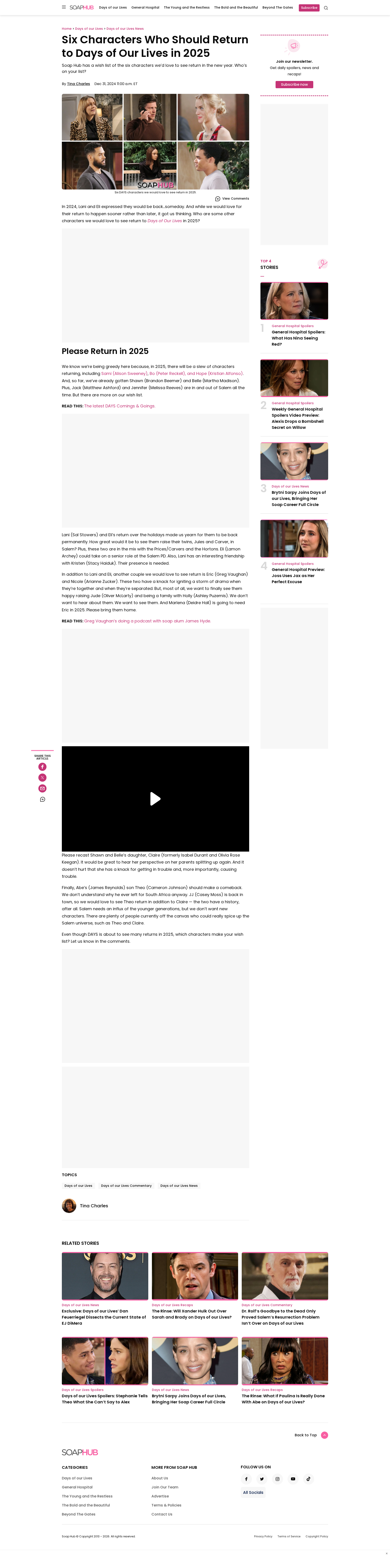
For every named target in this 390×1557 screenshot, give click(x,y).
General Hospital (145, 7)
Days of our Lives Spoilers (83, 1390)
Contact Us (161, 1514)
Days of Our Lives (165, 221)
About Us (159, 1478)
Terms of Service (289, 1536)
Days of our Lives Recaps (172, 1305)
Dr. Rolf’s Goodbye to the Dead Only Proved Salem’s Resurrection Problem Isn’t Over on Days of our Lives (281, 1317)
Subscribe (309, 7)
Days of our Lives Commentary (126, 1185)
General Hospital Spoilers (293, 326)
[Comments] (42, 799)
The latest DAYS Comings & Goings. (119, 406)
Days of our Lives (113, 7)
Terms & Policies (166, 1505)
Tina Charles (78, 83)
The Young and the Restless (187, 7)
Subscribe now (294, 84)
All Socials (253, 1492)
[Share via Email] (42, 788)
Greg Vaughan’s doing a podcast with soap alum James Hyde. (147, 621)
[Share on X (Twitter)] (42, 778)
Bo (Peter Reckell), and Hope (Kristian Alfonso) (196, 373)
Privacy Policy (263, 1536)
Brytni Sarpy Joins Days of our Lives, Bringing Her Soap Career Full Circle (299, 498)
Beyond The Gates (277, 7)
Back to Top (306, 1435)
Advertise (160, 1496)
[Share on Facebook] (42, 767)
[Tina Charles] (71, 1206)
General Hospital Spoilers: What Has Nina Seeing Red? (298, 338)
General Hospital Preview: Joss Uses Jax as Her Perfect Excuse (298, 575)
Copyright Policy (317, 1536)
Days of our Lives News (179, 1185)
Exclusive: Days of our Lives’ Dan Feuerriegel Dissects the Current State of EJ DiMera (104, 1317)
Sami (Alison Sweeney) (124, 373)
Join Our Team (164, 1487)
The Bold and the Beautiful (236, 7)
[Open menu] (64, 7)
